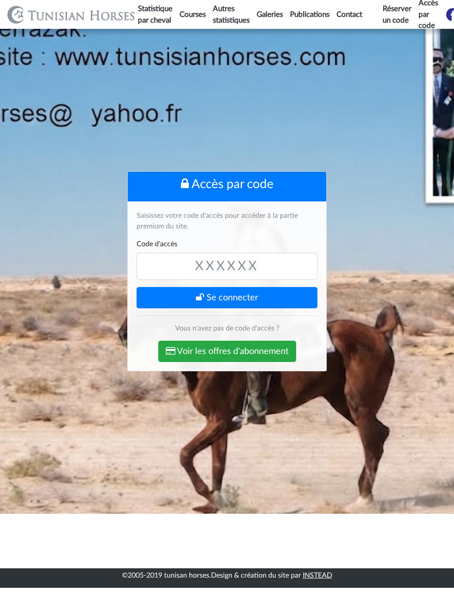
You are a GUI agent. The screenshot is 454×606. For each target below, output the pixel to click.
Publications (309, 14)
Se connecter (231, 297)
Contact (349, 14)
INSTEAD (317, 575)
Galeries (270, 14)
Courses (193, 14)
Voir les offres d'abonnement (232, 351)
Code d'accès (157, 244)
